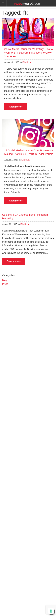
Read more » (16, 107)
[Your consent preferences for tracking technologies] (51, 611)
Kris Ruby (26, 62)
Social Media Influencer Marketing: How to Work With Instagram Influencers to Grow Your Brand (28, 53)
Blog (4, 280)
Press (5, 284)
